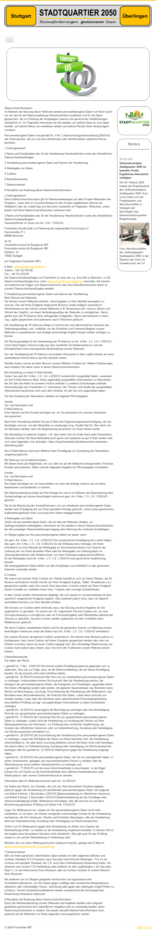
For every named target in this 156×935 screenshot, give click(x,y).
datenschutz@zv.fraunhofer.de (65, 281)
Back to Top (144, 927)
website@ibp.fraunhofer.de (29, 266)
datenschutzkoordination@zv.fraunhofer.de (29, 846)
